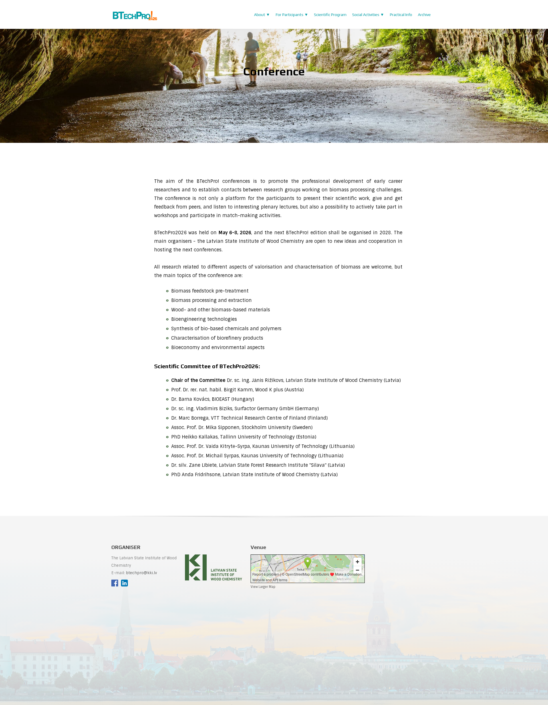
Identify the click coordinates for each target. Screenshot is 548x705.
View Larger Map (263, 587)
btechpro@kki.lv (141, 572)
